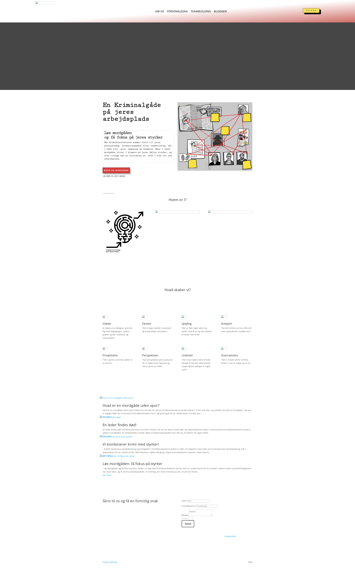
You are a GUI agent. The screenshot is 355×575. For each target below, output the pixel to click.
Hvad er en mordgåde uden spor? (131, 405)
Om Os (159, 11)
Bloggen (220, 11)
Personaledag (177, 11)
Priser (311, 10)
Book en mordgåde (116, 170)
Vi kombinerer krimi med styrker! (131, 444)
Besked (185, 515)
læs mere (107, 475)
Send (188, 524)
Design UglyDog (110, 562)
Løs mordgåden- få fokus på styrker (133, 463)
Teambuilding (201, 11)
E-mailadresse (188, 506)
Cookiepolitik (230, 536)
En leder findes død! (119, 424)
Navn (184, 500)
